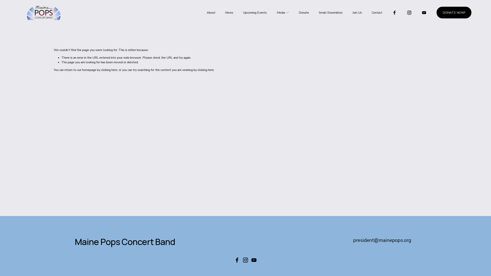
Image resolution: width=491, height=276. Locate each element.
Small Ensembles (331, 13)
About (211, 13)
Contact (377, 13)
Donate (304, 13)
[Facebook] (394, 12)
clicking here (109, 70)
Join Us (357, 13)
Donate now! (454, 13)
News (229, 13)
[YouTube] (424, 12)
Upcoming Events (255, 13)
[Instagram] (409, 12)
